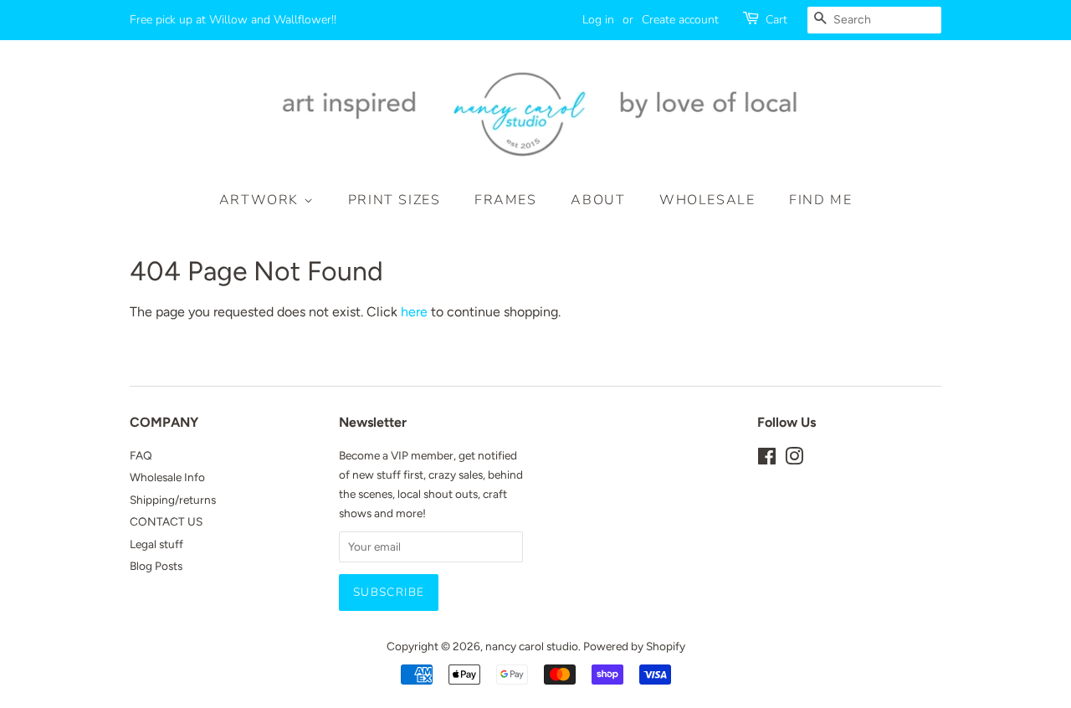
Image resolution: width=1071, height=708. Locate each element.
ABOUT (598, 200)
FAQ (141, 455)
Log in (598, 20)
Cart (776, 20)
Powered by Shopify (634, 646)
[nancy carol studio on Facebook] (766, 459)
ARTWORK (261, 200)
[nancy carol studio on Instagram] (794, 459)
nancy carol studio (531, 646)
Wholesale (707, 200)
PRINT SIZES (394, 200)
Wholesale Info (167, 477)
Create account (680, 20)
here (414, 312)
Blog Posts (156, 565)
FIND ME (820, 200)
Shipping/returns (173, 499)
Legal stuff (156, 544)
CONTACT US (166, 521)
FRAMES (505, 200)
